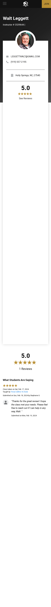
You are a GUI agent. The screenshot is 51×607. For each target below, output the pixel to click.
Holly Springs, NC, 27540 (27, 75)
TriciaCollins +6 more (19, 392)
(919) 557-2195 (18, 62)
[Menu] (4, 4)
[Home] (25, 4)
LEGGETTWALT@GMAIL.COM (25, 56)
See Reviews (25, 98)
